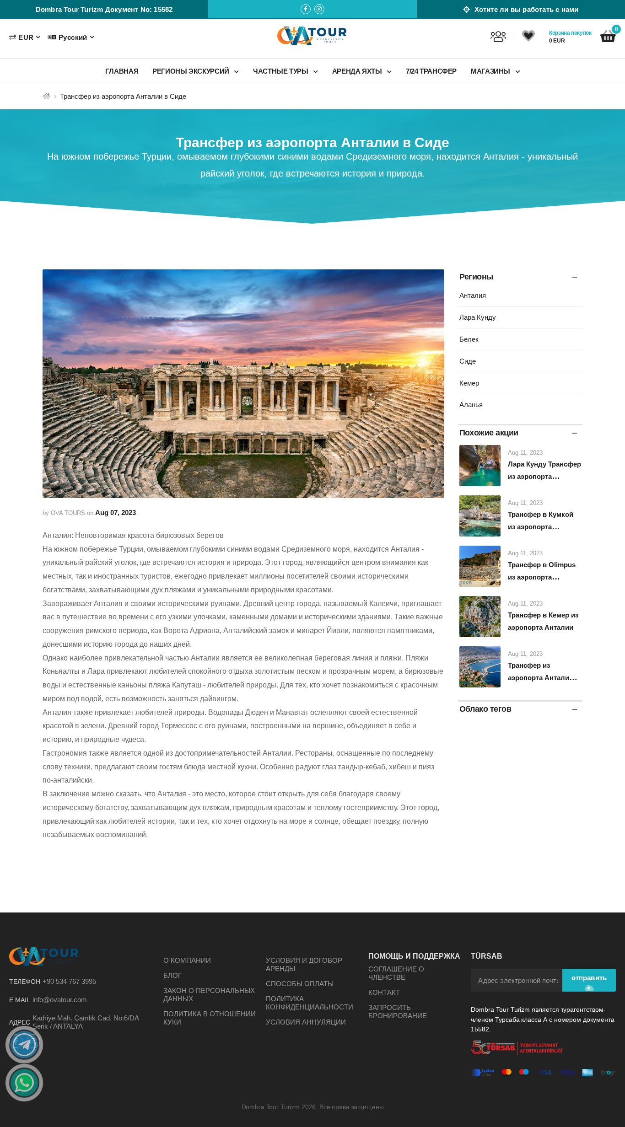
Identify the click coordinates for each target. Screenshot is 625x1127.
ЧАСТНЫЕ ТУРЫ (281, 71)
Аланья (471, 404)
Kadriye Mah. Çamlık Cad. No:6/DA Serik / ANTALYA (85, 1022)
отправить (589, 978)
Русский (73, 37)
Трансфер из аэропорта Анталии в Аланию (543, 677)
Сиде (467, 361)
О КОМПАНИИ (187, 960)
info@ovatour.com (59, 1000)
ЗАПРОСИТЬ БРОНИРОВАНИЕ (397, 1012)
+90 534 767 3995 (69, 981)
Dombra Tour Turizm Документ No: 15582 (104, 9)
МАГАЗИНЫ (491, 71)
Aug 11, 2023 (525, 452)
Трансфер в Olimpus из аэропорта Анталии (542, 577)
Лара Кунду (477, 317)
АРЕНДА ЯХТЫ (358, 71)
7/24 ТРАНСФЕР (431, 71)
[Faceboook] (306, 9)
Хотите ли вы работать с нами (525, 9)
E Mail (19, 1000)
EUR (25, 37)
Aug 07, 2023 (115, 512)
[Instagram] (319, 9)
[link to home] (46, 96)
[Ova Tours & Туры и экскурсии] (312, 35)
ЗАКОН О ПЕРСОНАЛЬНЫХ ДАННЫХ (209, 995)
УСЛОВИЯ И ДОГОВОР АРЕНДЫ (304, 964)
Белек (469, 339)
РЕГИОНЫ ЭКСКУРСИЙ (191, 71)
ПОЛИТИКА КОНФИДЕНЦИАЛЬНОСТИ (309, 1003)
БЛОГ (172, 975)
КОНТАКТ (384, 992)
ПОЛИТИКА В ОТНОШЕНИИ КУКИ (209, 1018)
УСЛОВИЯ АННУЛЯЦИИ (306, 1022)
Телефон (24, 981)
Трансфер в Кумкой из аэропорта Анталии (540, 526)
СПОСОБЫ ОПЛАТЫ (300, 983)
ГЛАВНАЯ (121, 71)
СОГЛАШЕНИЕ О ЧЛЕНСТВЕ (396, 973)
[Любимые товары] (528, 36)
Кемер (469, 383)
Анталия (472, 295)
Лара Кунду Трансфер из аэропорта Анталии (544, 476)
